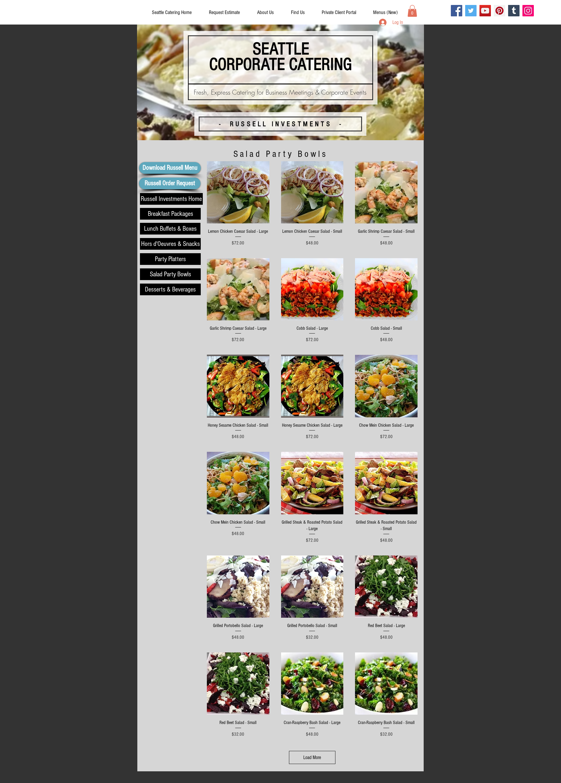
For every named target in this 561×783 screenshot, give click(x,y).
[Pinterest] (499, 10)
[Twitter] (471, 10)
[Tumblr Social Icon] (514, 10)
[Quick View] (238, 192)
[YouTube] (485, 10)
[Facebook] (456, 10)
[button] (339, 12)
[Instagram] (528, 10)
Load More (312, 757)
